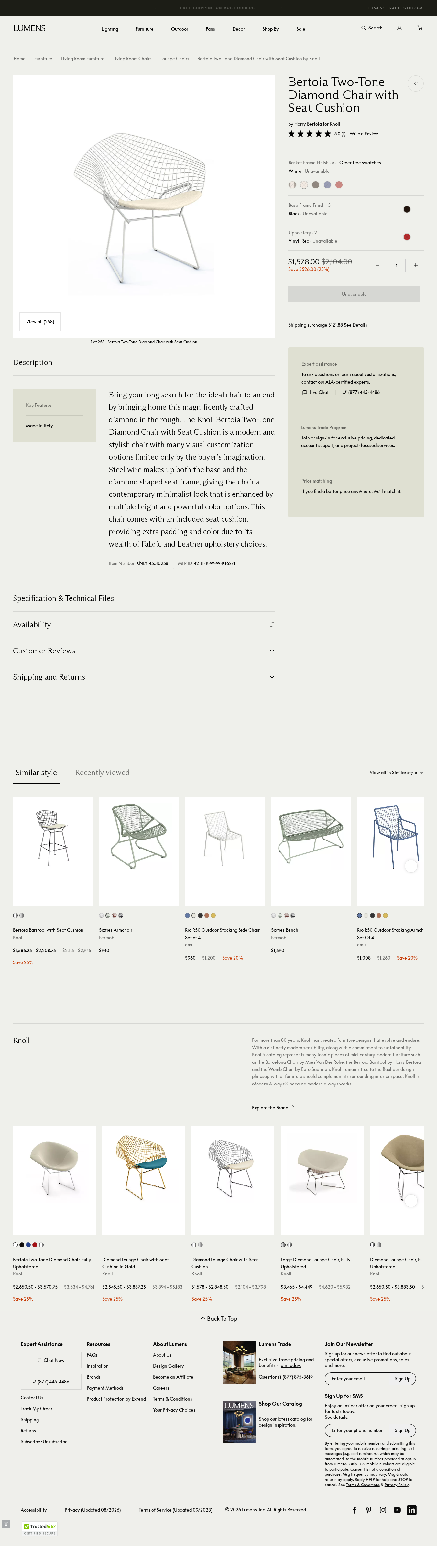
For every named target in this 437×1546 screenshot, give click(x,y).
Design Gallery (168, 1366)
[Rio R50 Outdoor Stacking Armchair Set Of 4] (397, 836)
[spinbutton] (397, 265)
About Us (162, 1355)
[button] (309, 133)
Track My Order (36, 1408)
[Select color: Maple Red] (206, 915)
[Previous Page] (252, 328)
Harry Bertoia (308, 124)
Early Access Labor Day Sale (230, 8)
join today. (290, 1365)
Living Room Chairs (132, 58)
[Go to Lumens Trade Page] (239, 1362)
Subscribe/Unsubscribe (44, 1441)
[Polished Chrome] (292, 185)
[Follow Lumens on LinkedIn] (412, 1510)
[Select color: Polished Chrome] (41, 1244)
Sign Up (402, 1378)
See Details (355, 325)
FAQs (92, 1355)
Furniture (43, 58)
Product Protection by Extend (116, 1399)
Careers (161, 1388)
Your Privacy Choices (174, 1410)
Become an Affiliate (173, 1377)
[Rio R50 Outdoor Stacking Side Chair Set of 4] (225, 836)
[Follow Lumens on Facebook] (354, 1510)
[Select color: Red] (34, 1244)
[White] (304, 185)
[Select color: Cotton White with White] (101, 915)
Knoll (335, 124)
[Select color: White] (193, 915)
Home (20, 58)
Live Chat (319, 392)
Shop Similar (57, 899)
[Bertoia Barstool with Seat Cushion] (53, 836)
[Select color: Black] (200, 915)
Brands (94, 1377)
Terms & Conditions (172, 1399)
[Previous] (155, 8)
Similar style (36, 772)
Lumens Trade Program (395, 8)
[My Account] (399, 28)
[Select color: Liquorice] (120, 915)
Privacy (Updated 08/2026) (93, 1510)
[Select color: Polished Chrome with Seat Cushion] (15, 915)
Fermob (106, 937)
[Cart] (420, 28)
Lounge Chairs (174, 58)
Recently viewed (102, 772)
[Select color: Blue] (28, 1244)
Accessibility (34, 1510)
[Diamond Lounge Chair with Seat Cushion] (232, 1167)
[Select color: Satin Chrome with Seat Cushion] (21, 915)
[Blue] (327, 185)
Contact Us (32, 1397)
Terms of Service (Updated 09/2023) (175, 1510)
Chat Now (54, 1360)
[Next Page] (265, 328)
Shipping (30, 1419)
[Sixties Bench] (311, 836)
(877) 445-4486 (364, 392)
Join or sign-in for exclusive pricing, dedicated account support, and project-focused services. (348, 441)
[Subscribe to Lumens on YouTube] (397, 1510)
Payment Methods (105, 1388)
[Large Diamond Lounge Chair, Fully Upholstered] (322, 1167)
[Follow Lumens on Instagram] (383, 1510)
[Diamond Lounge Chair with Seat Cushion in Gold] (143, 1167)
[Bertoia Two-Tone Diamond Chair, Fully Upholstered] (54, 1167)
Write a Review (364, 133)
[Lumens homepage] (29, 29)
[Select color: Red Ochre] (114, 915)
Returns (28, 1430)
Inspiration (98, 1366)
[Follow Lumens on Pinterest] (368, 1510)
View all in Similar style (393, 772)
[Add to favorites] (415, 83)
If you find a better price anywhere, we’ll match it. (351, 491)
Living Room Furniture (82, 58)
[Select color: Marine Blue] (187, 915)
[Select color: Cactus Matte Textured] (107, 915)
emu (189, 944)
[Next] (281, 8)
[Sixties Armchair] (139, 836)
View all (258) (40, 321)
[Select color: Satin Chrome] (200, 1244)
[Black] (315, 185)
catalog (298, 1419)
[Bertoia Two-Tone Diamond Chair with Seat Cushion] (144, 206)
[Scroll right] (411, 866)
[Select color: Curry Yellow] (213, 915)
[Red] (339, 185)
